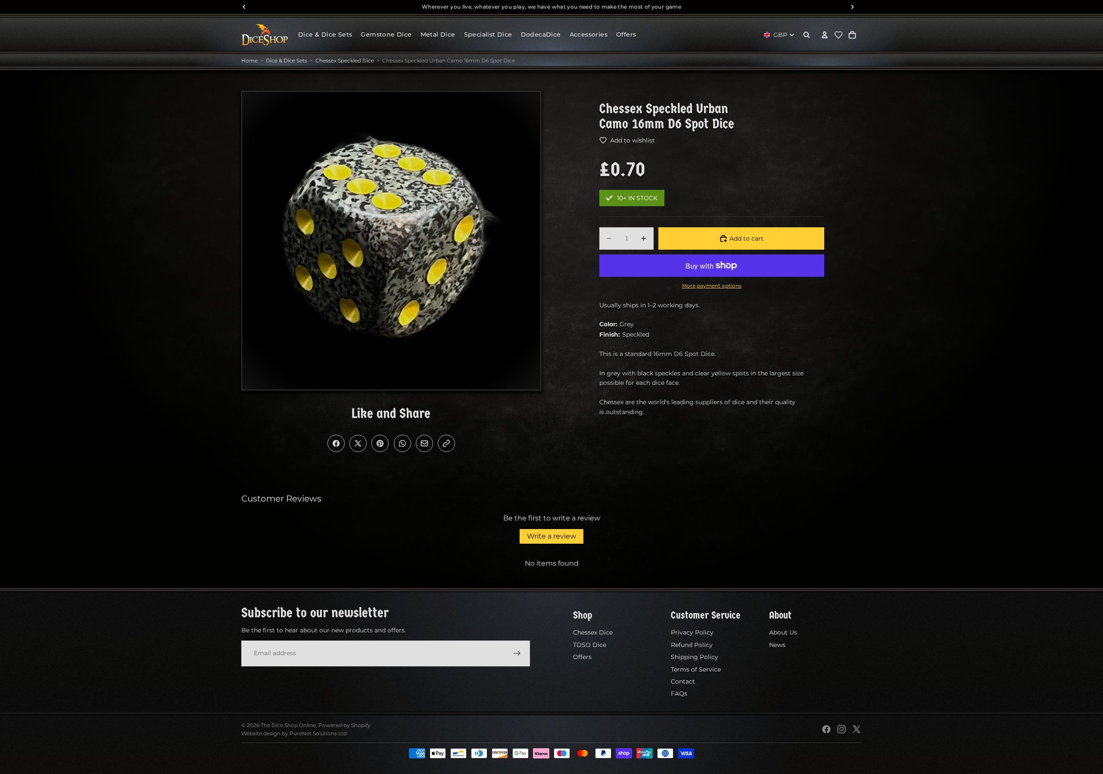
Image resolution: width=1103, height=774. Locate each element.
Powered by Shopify (344, 725)
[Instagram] (841, 729)
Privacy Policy (692, 632)
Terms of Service (696, 669)
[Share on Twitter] (358, 443)
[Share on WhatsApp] (402, 443)
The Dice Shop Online (288, 725)
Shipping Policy (694, 657)
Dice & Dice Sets (286, 60)
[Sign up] (517, 653)
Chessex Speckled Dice (344, 60)
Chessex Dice (593, 632)
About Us (783, 632)
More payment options (712, 286)
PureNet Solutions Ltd (318, 733)
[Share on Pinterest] (380, 443)
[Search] (806, 34)
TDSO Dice (589, 645)
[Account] (824, 34)
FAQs (679, 693)
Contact (683, 681)
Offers (582, 657)
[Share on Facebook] (336, 443)
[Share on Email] (424, 443)
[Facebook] (826, 729)
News (777, 645)
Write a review (551, 536)
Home (249, 60)
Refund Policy (692, 645)
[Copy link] (446, 443)
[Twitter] (856, 729)
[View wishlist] (838, 35)
